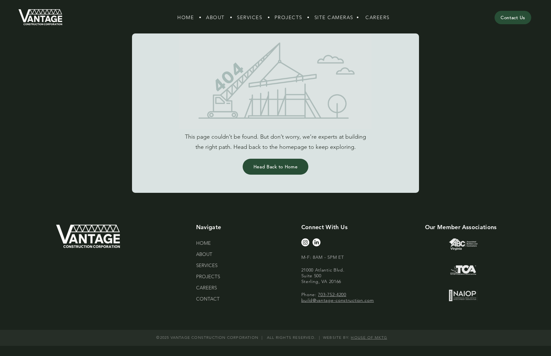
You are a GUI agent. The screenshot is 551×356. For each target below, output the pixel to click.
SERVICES (206, 265)
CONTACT (208, 299)
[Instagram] (305, 242)
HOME (203, 243)
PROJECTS (208, 276)
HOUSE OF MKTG (369, 337)
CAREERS (206, 288)
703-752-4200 (332, 294)
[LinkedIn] (316, 242)
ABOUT (204, 254)
